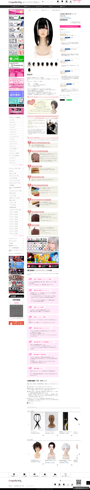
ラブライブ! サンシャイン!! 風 (15, 190)
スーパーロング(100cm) (14, 155)
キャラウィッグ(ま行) (14, 226)
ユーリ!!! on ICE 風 (13, 178)
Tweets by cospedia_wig (13, 77)
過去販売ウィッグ (13, 245)
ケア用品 (11, 243)
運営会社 (10, 485)
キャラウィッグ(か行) (14, 214)
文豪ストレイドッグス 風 (14, 197)
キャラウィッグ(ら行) (14, 231)
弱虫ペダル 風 (12, 200)
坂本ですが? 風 (12, 193)
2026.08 (16, 303)
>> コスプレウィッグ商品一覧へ (18, 164)
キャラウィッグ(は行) (14, 223)
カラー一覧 (12, 120)
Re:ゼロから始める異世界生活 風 (15, 188)
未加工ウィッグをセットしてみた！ (15, 251)
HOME (29, 10)
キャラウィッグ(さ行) (14, 216)
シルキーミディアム (13, 143)
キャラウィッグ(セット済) (14, 168)
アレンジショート (13, 124)
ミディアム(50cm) (13, 148)
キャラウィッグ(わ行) (14, 233)
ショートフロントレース (14, 136)
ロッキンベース (13, 146)
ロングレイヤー (13, 160)
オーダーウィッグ (13, 238)
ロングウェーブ (13, 157)
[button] (28, 424)
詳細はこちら (30, 402)
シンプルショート (13, 131)
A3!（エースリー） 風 (14, 175)
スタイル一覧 (12, 122)
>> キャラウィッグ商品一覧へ (18, 235)
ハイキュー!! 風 (12, 195)
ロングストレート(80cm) (14, 153)
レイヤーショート (13, 134)
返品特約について (63, 29)
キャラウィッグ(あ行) (14, 212)
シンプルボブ (12, 139)
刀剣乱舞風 (12, 185)
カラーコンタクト (13, 240)
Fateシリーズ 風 (13, 173)
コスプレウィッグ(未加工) (14, 117)
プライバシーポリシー (30, 485)
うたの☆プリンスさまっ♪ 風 (15, 209)
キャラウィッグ (36, 10)
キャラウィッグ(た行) (14, 219)
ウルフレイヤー (13, 162)
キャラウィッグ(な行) (14, 221)
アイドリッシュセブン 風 (14, 180)
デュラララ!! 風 (12, 205)
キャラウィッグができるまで (15, 253)
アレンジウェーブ (13, 141)
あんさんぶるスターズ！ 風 (15, 182)
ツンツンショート (13, 129)
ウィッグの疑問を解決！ (14, 247)
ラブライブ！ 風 (13, 202)
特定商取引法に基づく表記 (19, 485)
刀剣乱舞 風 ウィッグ (45, 10)
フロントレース (13, 150)
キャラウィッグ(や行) (14, 228)
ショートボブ (12, 127)
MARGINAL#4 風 (13, 207)
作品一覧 (11, 171)
